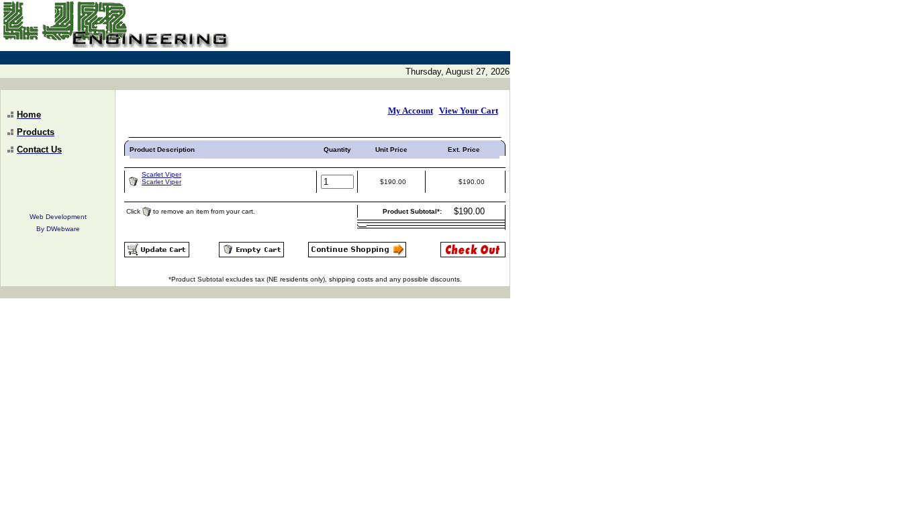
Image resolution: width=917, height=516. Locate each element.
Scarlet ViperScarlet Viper (161, 178)
